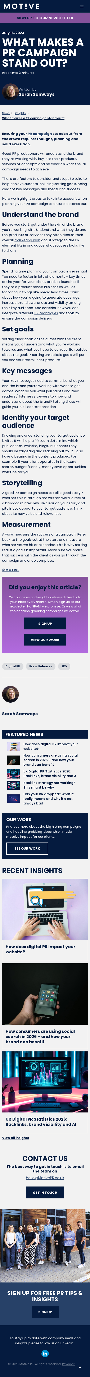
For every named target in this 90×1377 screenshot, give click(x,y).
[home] (39, 6)
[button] (82, 6)
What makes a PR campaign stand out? (33, 118)
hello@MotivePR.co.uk (45, 1177)
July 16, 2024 (13, 33)
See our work (27, 848)
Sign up (45, 1312)
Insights (20, 113)
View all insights (15, 1138)
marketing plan (27, 240)
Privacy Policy (72, 1364)
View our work (45, 639)
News (6, 113)
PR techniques (46, 313)
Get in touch (45, 1192)
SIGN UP (45, 623)
